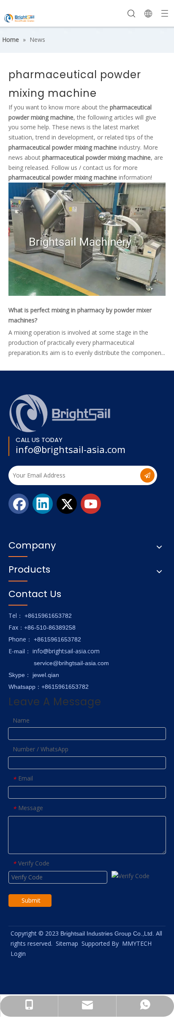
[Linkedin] (43, 504)
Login (18, 954)
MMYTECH (137, 943)
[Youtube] (91, 504)
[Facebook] (18, 504)
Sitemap (67, 943)
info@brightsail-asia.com (70, 449)
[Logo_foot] (60, 413)
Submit (31, 900)
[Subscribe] (147, 475)
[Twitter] (67, 504)
